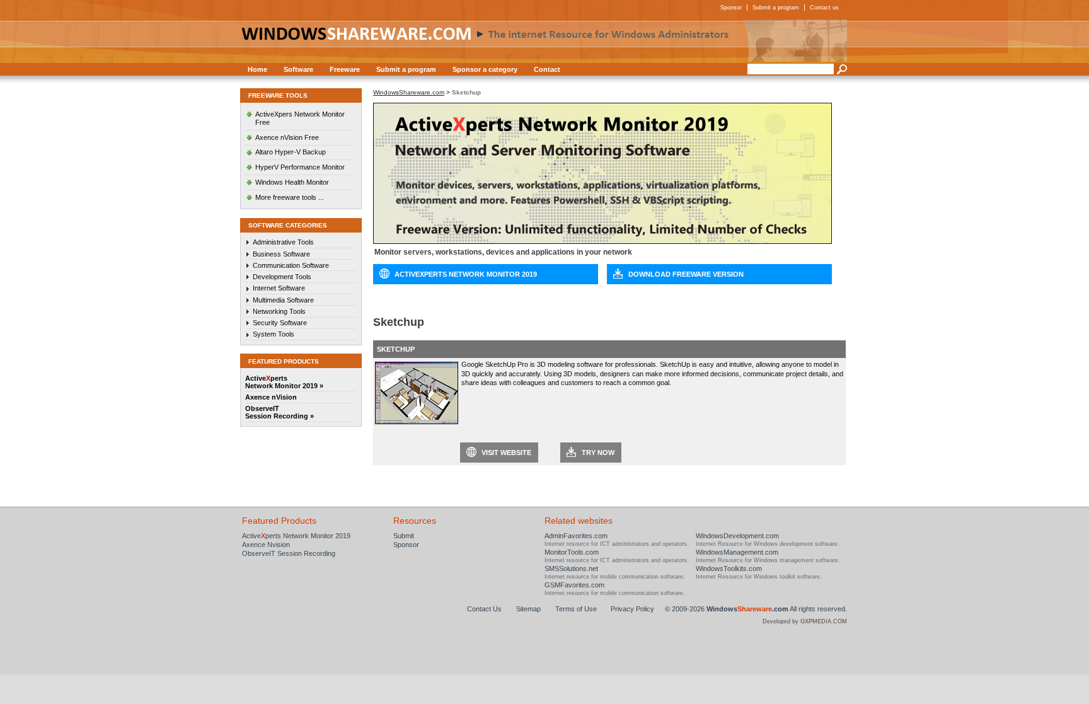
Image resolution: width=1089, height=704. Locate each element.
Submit (403, 536)
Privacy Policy (632, 609)
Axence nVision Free (287, 137)
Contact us (824, 7)
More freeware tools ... (289, 197)
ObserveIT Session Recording (288, 553)
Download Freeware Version (686, 274)
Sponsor (731, 7)
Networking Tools (279, 311)
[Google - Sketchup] (416, 421)
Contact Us (484, 609)
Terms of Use (576, 609)
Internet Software (279, 288)
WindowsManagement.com (737, 552)
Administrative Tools (283, 242)
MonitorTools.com (571, 552)
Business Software (281, 254)
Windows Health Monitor (292, 182)
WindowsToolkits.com (729, 568)
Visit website (506, 452)
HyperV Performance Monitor (300, 167)
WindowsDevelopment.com (737, 536)
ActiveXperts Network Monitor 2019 (466, 274)
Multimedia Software (283, 300)
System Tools (273, 334)
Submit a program (775, 7)
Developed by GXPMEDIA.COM (805, 621)
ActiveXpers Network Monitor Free (300, 118)
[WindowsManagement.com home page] (544, 41)
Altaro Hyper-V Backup (290, 152)
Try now (598, 452)
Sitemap (528, 609)
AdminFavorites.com (576, 536)
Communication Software (291, 265)
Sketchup (396, 349)
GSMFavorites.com (574, 585)
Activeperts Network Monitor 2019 (296, 536)
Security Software (280, 322)
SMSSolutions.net (571, 568)
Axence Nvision (266, 544)
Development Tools (282, 276)
